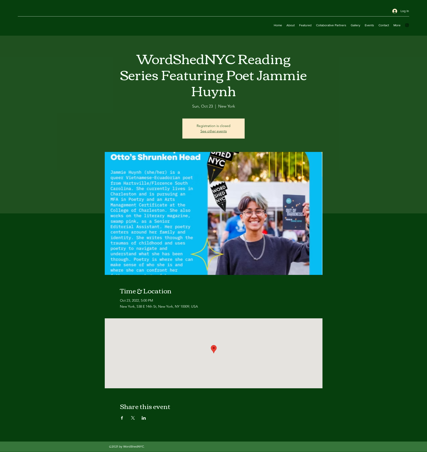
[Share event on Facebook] (122, 418)
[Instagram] (407, 25)
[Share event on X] (133, 418)
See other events (213, 131)
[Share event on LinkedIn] (144, 418)
